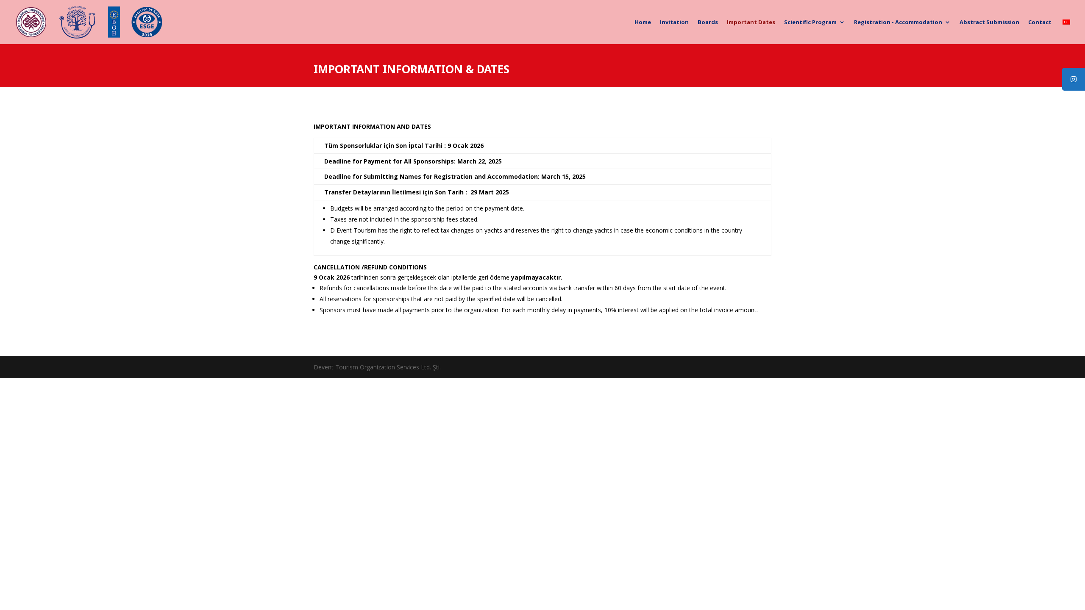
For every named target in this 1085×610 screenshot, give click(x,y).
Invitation (674, 22)
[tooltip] (1073, 79)
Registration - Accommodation (898, 22)
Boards (708, 22)
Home (642, 22)
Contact (1040, 22)
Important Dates (751, 22)
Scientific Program (810, 22)
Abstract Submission (989, 22)
